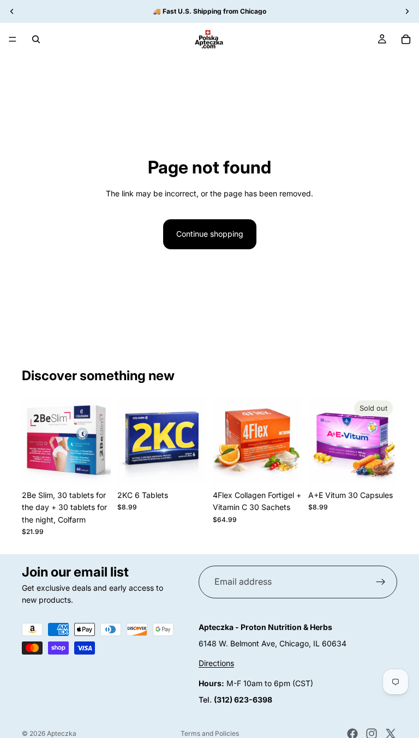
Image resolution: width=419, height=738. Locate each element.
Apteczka (61, 733)
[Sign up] (380, 582)
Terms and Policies (210, 733)
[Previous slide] (34, 440)
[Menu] (12, 39)
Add (103, 467)
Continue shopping (209, 233)
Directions (216, 663)
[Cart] (406, 39)
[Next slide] (99, 440)
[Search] (36, 39)
